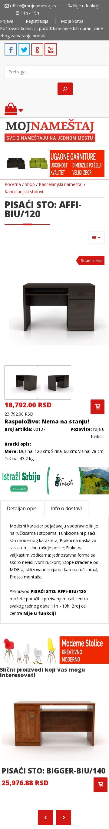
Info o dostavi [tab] (66, 508)
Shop (30, 184)
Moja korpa (72, 21)
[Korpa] (14, 112)
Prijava (6, 21)
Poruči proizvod (97, 406)
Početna (13, 184)
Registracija (37, 21)
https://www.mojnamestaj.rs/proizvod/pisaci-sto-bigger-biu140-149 (100, 784)
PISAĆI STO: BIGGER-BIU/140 (53, 771)
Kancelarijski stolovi (24, 191)
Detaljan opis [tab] (22, 508)
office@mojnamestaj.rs (33, 5)
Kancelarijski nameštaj (61, 184)
